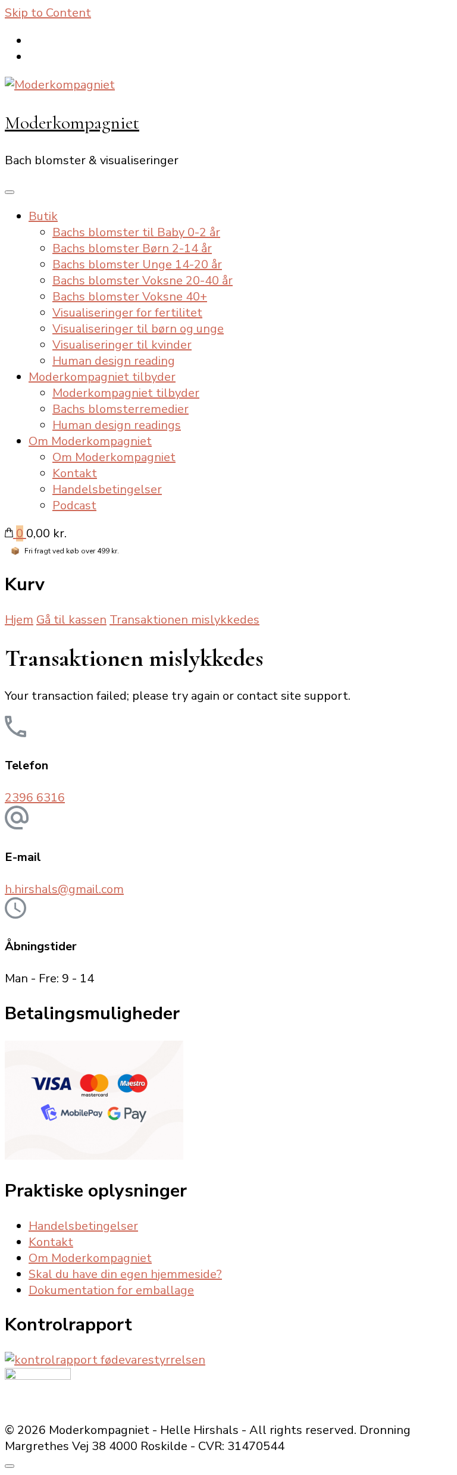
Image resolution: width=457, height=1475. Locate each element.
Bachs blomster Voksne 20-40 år (142, 281)
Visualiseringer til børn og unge (138, 329)
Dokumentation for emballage (111, 1290)
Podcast (74, 505)
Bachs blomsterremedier (120, 409)
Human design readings (116, 425)
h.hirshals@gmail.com (64, 889)
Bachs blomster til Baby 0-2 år (136, 232)
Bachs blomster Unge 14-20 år (137, 264)
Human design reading (113, 361)
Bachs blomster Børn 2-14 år (132, 248)
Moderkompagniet (72, 122)
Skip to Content (48, 13)
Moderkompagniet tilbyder (102, 377)
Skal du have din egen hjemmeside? (125, 1274)
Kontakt (74, 473)
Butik (43, 216)
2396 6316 (35, 798)
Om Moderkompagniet (90, 441)
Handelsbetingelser (107, 489)
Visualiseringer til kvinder (122, 345)
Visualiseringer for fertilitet (127, 313)
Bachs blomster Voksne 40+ (129, 297)
